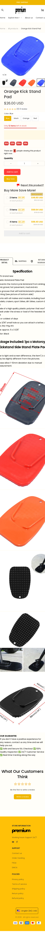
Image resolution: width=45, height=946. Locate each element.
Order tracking (18, 858)
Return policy (17, 893)
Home (2, 28)
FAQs (14, 863)
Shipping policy (18, 888)
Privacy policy (18, 879)
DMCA (14, 867)
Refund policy (18, 898)
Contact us (17, 853)
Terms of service (19, 884)
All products (13, 28)
